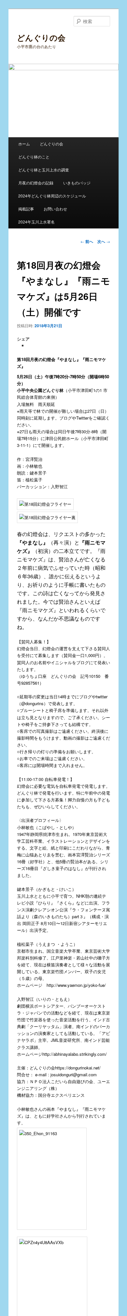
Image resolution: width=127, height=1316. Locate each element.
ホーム (24, 143)
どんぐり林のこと (33, 156)
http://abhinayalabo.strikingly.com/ (74, 1054)
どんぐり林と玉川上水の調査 (43, 169)
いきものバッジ (77, 182)
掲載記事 (26, 208)
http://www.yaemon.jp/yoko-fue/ (76, 985)
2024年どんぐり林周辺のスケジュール (52, 195)
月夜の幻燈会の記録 (35, 182)
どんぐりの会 (41, 37)
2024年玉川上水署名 (36, 221)
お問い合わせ (55, 208)
